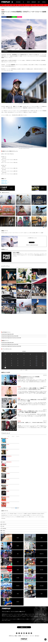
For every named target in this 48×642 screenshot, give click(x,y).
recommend (3, 518)
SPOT (3, 526)
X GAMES (28, 515)
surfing (24, 515)
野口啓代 (42, 513)
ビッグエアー (21, 232)
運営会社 (16, 635)
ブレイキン (26, 516)
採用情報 (19, 635)
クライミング (14, 516)
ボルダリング (3, 516)
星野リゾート (38, 232)
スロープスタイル (15, 232)
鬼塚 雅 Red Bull (4, 180)
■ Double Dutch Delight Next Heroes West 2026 (9, 344)
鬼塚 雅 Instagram (4, 183)
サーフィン (33, 516)
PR (4, 513)
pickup (6, 232)
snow (2, 9)
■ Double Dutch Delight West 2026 (7, 334)
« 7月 (3, 351)
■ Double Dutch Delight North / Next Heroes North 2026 (11, 337)
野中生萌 (11, 513)
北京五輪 (33, 232)
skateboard (29, 513)
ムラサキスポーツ (20, 513)
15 (36, 360)
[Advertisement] (16, 324)
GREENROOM (34, 513)
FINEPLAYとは (11, 635)
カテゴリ (3, 532)
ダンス (41, 515)
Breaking (38, 513)
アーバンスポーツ (10, 515)
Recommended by (41, 227)
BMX (30, 516)
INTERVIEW (18, 516)
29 (36, 365)
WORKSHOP (4, 524)
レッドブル (7, 513)
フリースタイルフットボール (35, 515)
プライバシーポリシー (25, 635)
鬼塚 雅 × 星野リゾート (5, 182)
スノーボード (10, 232)
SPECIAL (3, 530)
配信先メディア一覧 (24, 627)
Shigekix (15, 513)
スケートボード (38, 516)
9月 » (45, 351)
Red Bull (2, 232)
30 (42, 365)
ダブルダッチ (8, 516)
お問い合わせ (37, 635)
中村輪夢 (25, 513)
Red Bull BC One (4, 515)
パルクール (15, 515)
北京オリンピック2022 (27, 232)
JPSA (2, 513)
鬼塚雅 (42, 232)
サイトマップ (32, 635)
